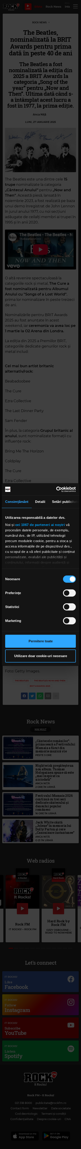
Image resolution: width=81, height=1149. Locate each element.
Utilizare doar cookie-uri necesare (40, 656)
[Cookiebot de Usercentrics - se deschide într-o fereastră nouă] (57, 489)
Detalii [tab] (40, 502)
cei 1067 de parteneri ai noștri (40, 525)
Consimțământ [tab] (16, 502)
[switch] (69, 593)
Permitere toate (41, 641)
